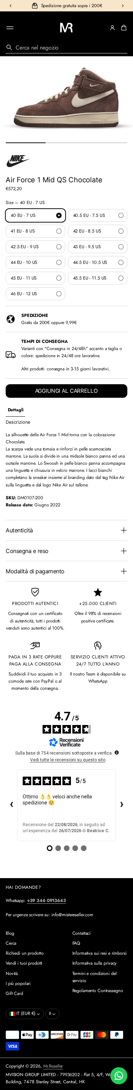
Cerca (11, 943)
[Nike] (18, 161)
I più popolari (18, 983)
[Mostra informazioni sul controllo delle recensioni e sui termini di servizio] (117, 752)
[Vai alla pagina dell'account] (112, 27)
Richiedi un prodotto (24, 953)
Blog (10, 933)
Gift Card (14, 993)
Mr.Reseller (53, 1066)
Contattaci (81, 933)
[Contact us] (118, 1075)
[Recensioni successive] (122, 805)
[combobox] (66, 47)
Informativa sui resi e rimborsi (99, 953)
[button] (122, 27)
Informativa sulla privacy (94, 963)
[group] (15, 410)
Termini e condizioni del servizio (94, 977)
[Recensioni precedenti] (11, 805)
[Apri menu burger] (10, 28)
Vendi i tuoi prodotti (24, 963)
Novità (12, 973)
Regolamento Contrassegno (97, 990)
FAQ (76, 943)
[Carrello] (122, 27)
